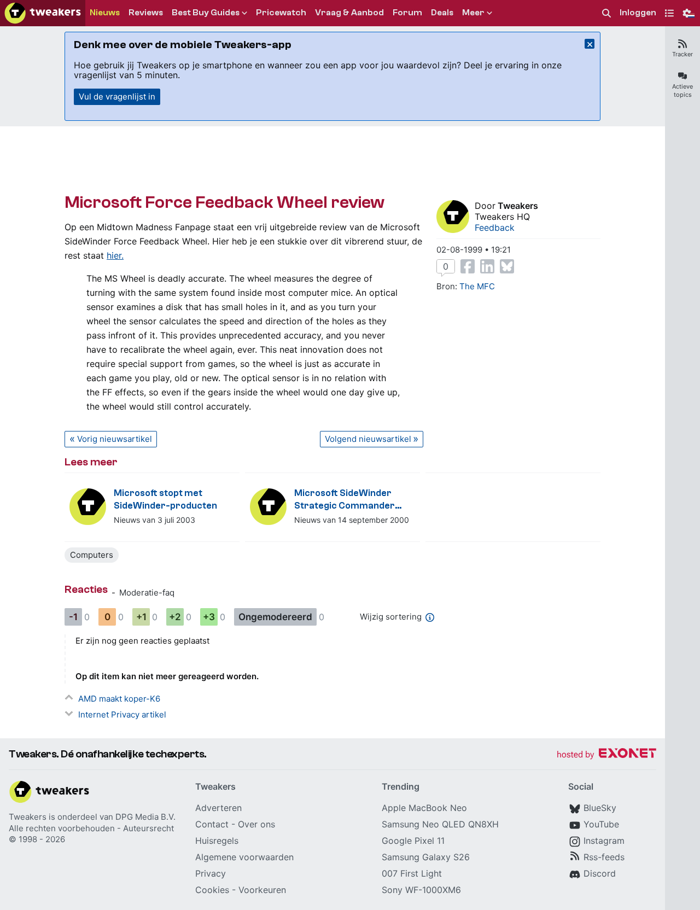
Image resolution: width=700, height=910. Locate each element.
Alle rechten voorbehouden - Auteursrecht (91, 828)
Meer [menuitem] (473, 13)
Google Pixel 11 (413, 840)
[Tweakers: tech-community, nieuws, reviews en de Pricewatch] (42, 13)
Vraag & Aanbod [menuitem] (349, 13)
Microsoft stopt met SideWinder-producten (165, 499)
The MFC (477, 286)
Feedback (495, 227)
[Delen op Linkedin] (487, 266)
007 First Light (412, 873)
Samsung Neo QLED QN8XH (440, 824)
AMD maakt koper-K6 (119, 698)
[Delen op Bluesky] (507, 266)
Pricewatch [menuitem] (281, 13)
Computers (91, 555)
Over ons (256, 824)
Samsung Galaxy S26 (426, 856)
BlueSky (600, 807)
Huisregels (216, 840)
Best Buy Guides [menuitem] (206, 13)
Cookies (212, 889)
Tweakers (518, 205)
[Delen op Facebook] (467, 266)
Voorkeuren (262, 889)
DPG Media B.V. (145, 817)
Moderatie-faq (146, 592)
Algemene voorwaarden (244, 856)
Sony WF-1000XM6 (421, 889)
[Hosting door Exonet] (606, 755)
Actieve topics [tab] (682, 90)
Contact (212, 824)
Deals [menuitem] (442, 13)
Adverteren (218, 807)
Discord (600, 873)
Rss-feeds (604, 856)
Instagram (604, 840)
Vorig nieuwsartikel (114, 439)
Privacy (210, 873)
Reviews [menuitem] (146, 13)
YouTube (601, 824)
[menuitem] (606, 13)
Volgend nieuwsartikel (368, 439)
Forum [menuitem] (407, 13)
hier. (115, 255)
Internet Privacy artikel (122, 714)
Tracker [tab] (682, 54)
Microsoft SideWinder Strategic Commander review (344, 500)
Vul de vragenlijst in (117, 96)
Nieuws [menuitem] (105, 13)
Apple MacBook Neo (424, 807)
